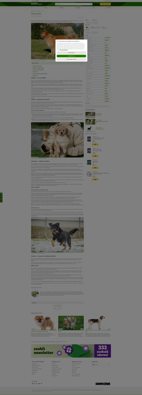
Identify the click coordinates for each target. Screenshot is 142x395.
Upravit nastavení (71, 52)
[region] (71, 51)
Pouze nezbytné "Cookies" (71, 59)
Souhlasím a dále (71, 56)
